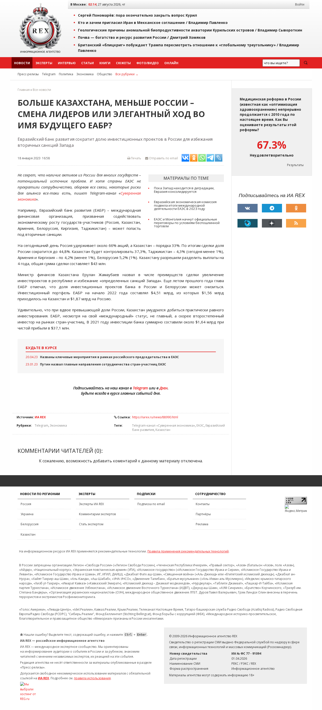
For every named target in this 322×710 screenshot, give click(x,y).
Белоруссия (29, 524)
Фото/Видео (147, 63)
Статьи (87, 63)
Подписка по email (151, 504)
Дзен (163, 387)
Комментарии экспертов (97, 514)
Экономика (85, 74)
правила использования (92, 678)
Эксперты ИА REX (91, 504)
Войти (299, 4)
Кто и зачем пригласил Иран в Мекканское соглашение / (153, 22)
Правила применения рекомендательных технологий (188, 551)
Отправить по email (163, 158)
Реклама (202, 524)
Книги (104, 63)
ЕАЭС (200, 425)
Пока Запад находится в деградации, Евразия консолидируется (184, 190)
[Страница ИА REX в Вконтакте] (247, 208)
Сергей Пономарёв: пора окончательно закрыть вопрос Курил (137, 15)
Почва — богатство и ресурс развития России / (142, 37)
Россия (26, 504)
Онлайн (171, 63)
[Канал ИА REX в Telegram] (272, 208)
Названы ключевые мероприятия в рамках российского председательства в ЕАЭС (109, 357)
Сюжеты (123, 63)
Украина (27, 514)
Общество (104, 74)
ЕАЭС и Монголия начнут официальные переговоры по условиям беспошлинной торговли (187, 222)
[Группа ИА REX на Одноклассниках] (296, 208)
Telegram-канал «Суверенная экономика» (163, 425)
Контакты (203, 504)
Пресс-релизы (28, 74)
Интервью (67, 63)
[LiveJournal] (247, 223)
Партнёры (203, 514)
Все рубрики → (126, 74)
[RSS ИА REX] (296, 223)
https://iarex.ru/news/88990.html (155, 417)
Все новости (42, 90)
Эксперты (43, 63)
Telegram (49, 74)
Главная (24, 90)
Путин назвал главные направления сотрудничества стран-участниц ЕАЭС (103, 364)
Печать (135, 158)
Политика (66, 74)
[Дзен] (272, 223)
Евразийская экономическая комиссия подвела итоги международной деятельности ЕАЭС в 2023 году (185, 205)
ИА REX (40, 417)
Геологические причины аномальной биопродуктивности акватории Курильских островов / (190, 30)
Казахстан (162, 430)
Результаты (295, 165)
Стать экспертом (91, 524)
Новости (22, 63)
